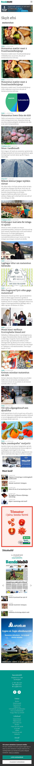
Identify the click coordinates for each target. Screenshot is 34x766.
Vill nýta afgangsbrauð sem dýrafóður (14, 409)
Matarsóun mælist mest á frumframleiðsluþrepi (14, 49)
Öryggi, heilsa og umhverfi (17, 712)
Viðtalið (17, 730)
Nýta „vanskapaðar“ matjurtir (16, 443)
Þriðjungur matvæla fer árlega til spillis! (16, 223)
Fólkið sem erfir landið (17, 726)
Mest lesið (7, 470)
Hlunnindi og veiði (17, 732)
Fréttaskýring (17, 707)
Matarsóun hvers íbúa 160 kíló (16, 115)
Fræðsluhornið (17, 705)
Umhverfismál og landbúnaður (17, 709)
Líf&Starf (16, 716)
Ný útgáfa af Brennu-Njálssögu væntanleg (18, 496)
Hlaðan (17, 740)
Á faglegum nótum (6, 146)
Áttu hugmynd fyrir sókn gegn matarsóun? (16, 291)
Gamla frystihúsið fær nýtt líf (18, 597)
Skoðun (17, 701)
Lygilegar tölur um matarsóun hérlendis (16, 264)
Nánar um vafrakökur (14, 752)
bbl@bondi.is (18, 684)
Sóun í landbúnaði (10, 148)
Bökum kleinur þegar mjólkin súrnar (15, 182)
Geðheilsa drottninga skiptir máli (19, 612)
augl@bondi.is (18, 686)
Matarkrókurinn (17, 721)
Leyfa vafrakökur (17, 757)
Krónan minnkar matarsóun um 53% (15, 374)
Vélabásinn (17, 734)
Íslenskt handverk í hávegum (18, 483)
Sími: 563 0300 (18, 682)
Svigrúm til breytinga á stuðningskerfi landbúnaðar (20, 478)
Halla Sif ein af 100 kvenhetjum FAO (20, 489)
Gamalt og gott (17, 703)
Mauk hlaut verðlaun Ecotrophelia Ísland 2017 (13, 331)
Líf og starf (4, 179)
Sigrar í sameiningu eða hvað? (18, 501)
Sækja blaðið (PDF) (17, 558)
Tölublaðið (7, 550)
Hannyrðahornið (17, 722)
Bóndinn (17, 724)
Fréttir (3, 46)
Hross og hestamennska (17, 710)
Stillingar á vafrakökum (17, 762)
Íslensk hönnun (17, 719)
